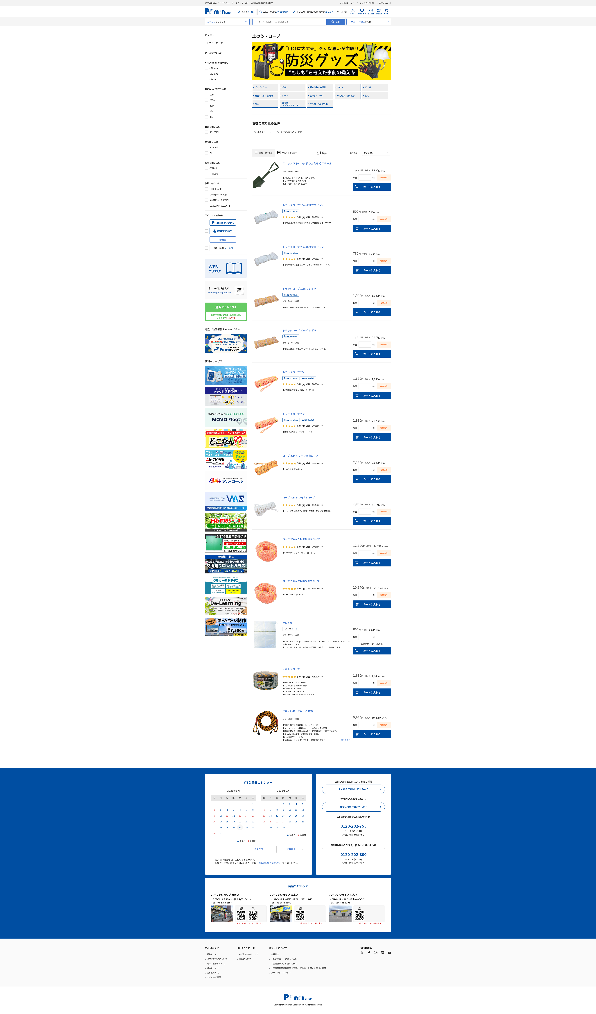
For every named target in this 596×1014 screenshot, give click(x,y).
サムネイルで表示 (289, 152)
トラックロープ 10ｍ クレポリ (299, 288)
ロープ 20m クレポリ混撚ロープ (300, 455)
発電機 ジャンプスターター (291, 104)
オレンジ (214, 147)
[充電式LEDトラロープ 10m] (266, 722)
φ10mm (214, 68)
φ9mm (213, 79)
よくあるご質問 (367, 3)
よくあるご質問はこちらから (353, 789)
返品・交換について (216, 963)
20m (212, 105)
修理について (245, 958)
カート (386, 13)
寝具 (367, 95)
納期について (213, 954)
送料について (213, 972)
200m (212, 100)
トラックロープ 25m (293, 414)
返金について (213, 968)
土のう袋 (287, 623)
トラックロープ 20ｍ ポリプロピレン (303, 247)
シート (285, 95)
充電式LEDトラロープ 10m (297, 711)
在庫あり (214, 173)
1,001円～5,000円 (218, 194)
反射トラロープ (291, 669)
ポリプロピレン (217, 132)
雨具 (257, 103)
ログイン (353, 13)
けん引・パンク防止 (319, 103)
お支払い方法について (217, 958)
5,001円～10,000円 (219, 200)
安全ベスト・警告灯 (264, 95)
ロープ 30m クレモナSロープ (298, 497)
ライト (340, 87)
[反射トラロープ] (266, 680)
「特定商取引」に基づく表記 (284, 958)
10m (212, 94)
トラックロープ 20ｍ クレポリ (299, 330)
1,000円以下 (216, 188)
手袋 (284, 87)
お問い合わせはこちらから (354, 806)
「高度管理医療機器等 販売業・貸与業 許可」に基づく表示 (298, 968)
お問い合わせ (385, 3)
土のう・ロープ (317, 95)
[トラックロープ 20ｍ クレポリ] (266, 342)
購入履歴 (371, 13)
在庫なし (214, 168)
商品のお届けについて (269, 862)
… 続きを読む (344, 740)
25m (212, 111)
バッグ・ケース (262, 87)
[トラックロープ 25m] (266, 425)
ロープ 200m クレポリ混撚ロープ (301, 539)
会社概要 (275, 954)
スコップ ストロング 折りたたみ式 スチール (307, 163)
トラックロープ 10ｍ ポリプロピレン (303, 205)
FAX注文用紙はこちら (248, 954)
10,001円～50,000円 (220, 205)
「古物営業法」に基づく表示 (284, 963)
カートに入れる (372, 187)
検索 (338, 21)
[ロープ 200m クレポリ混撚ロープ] (266, 551)
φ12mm (214, 73)
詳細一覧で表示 (265, 152)
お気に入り (362, 13)
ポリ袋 (368, 87)
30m (212, 116)
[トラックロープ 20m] (266, 384)
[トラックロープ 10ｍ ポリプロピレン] (266, 217)
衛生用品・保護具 (318, 87)
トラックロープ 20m (293, 372)
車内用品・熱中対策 (346, 95)
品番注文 (379, 13)
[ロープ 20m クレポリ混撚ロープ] (266, 467)
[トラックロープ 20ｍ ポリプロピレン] (266, 258)
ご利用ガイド (348, 3)
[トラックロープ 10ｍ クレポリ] (266, 300)
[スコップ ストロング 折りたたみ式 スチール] (266, 175)
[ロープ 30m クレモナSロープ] (266, 509)
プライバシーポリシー (281, 972)
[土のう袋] (266, 634)
